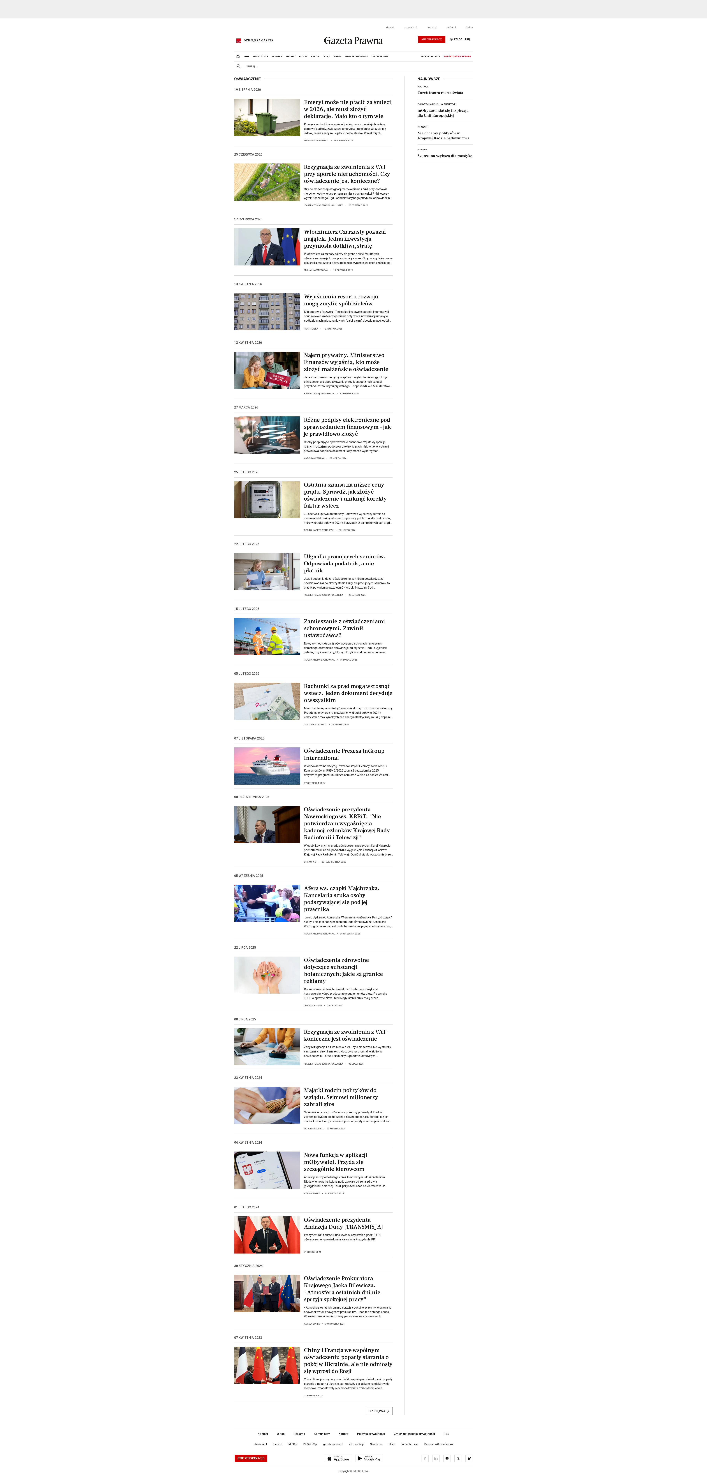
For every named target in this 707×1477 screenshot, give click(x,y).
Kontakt (263, 1434)
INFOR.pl (293, 1444)
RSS (446, 1434)
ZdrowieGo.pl (356, 1444)
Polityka (423, 86)
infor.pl (451, 27)
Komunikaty (322, 1434)
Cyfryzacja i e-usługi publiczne (436, 104)
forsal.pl (432, 27)
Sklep (469, 27)
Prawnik (422, 127)
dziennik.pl (410, 27)
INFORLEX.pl (310, 1444)
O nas (281, 1434)
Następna (377, 1411)
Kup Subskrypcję (432, 39)
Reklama (299, 1434)
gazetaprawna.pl (333, 1444)
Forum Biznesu (409, 1444)
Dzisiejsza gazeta (258, 40)
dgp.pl (390, 27)
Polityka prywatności (371, 1434)
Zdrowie (422, 149)
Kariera (343, 1434)
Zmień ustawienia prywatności (414, 1434)
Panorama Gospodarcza (438, 1444)
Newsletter (376, 1444)
